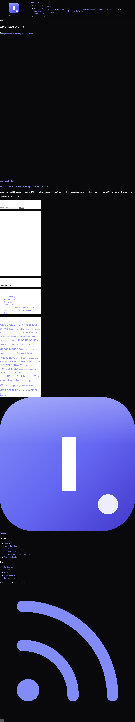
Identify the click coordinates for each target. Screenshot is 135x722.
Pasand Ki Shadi (19, 358)
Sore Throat (24, 372)
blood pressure (35, 329)
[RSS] (67, 718)
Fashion (53, 12)
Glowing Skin (31, 336)
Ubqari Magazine (17, 385)
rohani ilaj (28, 365)
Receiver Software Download (19, 554)
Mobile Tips (38, 8)
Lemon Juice (27, 349)
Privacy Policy (9, 297)
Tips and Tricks (40, 16)
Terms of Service (10, 299)
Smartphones (39, 14)
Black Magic (25, 329)
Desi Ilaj (15, 332)
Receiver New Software (30, 361)
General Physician (57, 10)
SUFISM (31, 376)
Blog (66, 8)
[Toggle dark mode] (120, 10)
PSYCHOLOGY (30, 358)
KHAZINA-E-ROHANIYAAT (11, 345)
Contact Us (102, 10)
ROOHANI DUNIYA (9, 369)
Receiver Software (75, 11)
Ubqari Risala (29, 385)
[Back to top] (2, 720)
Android (12, 329)
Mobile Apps (38, 11)
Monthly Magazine (90, 10)
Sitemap (7, 313)
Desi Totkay (22, 333)
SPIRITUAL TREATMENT (13, 376)
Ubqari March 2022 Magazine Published (25, 186)
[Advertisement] (15, 245)
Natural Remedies (10, 354)
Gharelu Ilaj (16, 336)
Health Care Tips (10, 546)
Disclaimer (8, 302)
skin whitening (13, 372)
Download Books (6, 181)
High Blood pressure (8, 340)
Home (27, 10)
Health (48, 7)
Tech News (34, 3)
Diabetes (30, 332)
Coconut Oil (7, 333)
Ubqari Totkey (15, 380)
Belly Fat (18, 329)
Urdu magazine (9, 389)
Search (22, 207)
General (7, 543)
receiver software (11, 365)
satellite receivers (26, 369)
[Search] (124, 10)
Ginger (23, 336)
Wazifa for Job (23, 390)
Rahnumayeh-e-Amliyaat (13, 361)
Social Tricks (39, 5)
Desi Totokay (9, 549)
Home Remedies (27, 340)
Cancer (2, 333)
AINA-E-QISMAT (9, 324)
